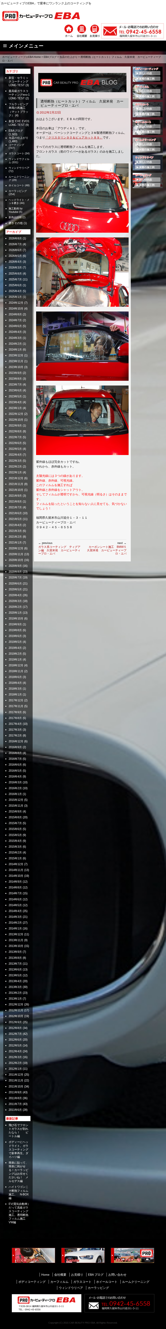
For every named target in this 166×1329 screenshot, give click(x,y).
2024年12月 (16, 302)
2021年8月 (15, 501)
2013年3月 (15, 987)
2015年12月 (16, 799)
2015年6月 (15, 829)
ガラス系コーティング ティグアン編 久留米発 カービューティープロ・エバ (59, 548)
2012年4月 (15, 1051)
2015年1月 (15, 858)
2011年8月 (15, 1098)
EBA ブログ (96, 1274)
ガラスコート (16, 153)
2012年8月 (15, 1028)
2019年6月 (15, 636)
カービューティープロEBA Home (21, 57)
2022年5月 (15, 448)
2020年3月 (15, 601)
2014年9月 (15, 881)
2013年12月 (16, 934)
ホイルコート (16, 185)
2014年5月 (15, 905)
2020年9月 (15, 565)
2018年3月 (15, 688)
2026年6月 (15, 250)
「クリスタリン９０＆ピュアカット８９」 (74, 137)
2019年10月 (16, 618)
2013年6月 (15, 969)
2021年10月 (16, 489)
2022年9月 (15, 425)
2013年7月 (15, 963)
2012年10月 (16, 1016)
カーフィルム (59, 1281)
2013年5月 (15, 975)
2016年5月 (15, 770)
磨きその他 (16, 223)
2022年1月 (15, 472)
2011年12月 (16, 1074)
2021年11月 (16, 484)
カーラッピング (18, 191)
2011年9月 (15, 1092)
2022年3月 (15, 460)
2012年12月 (16, 1004)
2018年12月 (16, 665)
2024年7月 (15, 320)
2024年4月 (15, 331)
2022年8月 (15, 431)
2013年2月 (15, 992)
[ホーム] (68, 30)
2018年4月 (15, 682)
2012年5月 (15, 1045)
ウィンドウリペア (19, 167)
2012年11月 (16, 1010)
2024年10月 (16, 308)
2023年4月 (15, 402)
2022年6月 (15, 443)
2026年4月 (15, 261)
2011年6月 (15, 1109)
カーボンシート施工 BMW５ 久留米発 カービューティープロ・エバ (106, 548)
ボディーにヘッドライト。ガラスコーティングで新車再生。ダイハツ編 (18, 1149)
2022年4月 (15, 454)
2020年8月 (15, 571)
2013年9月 (15, 951)
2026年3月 (15, 267)
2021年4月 (15, 525)
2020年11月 (16, 554)
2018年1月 (15, 694)
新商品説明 (15, 217)
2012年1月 (15, 1068)
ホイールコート (106, 1281)
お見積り (77, 1274)
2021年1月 (15, 542)
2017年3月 (15, 729)
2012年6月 (15, 1039)
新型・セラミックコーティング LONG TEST (20, 81)
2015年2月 (15, 852)
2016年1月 (15, 794)
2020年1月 (15, 612)
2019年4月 (15, 647)
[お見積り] (94, 30)
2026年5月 (15, 256)
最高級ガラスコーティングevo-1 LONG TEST (19, 94)
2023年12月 (16, 355)
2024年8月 (15, 314)
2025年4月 (15, 291)
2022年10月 (16, 419)
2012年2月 (15, 1063)
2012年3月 (15, 1057)
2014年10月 (16, 875)
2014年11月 (16, 870)
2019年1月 (15, 659)
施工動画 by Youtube (15, 210)
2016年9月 (15, 747)
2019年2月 (15, 653)
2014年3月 (15, 916)
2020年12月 (16, 548)
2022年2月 (15, 466)
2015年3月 (15, 846)
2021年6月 (15, 513)
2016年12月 (16, 741)
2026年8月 (15, 238)
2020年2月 (15, 606)
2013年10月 (16, 946)
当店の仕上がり (68, 57)
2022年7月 (15, 437)
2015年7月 (15, 823)
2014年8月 (15, 887)
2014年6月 (15, 899)
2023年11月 (16, 361)
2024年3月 (15, 338)
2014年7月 (15, 893)
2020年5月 (15, 589)
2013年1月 (15, 998)
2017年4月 (15, 723)
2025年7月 (15, 279)
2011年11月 (16, 1080)
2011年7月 (15, 1104)
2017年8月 (15, 718)
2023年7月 (15, 384)
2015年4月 (15, 840)
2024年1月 (15, 349)
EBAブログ (50, 57)
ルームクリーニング (135, 1281)
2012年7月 (15, 1033)
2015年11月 (16, 805)
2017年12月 (16, 700)
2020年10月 (16, 560)
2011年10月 (16, 1086)
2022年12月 (16, 414)
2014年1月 (15, 928)
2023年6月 (15, 390)
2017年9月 (15, 712)
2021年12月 (16, 478)
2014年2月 (15, 922)
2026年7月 (15, 244)
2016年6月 (15, 764)
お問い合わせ (117, 1274)
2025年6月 (15, 285)
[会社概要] (81, 30)
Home (45, 1274)
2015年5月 (15, 835)
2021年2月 (15, 536)
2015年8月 (15, 817)
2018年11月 (16, 671)
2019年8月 (15, 630)
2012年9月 (15, 1022)
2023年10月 (16, 367)
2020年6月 (15, 583)
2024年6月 (15, 326)
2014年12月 (16, 864)
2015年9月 (15, 811)
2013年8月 (15, 957)
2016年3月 (15, 782)
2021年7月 (15, 507)
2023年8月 (15, 378)
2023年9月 (15, 373)
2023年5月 (15, 396)
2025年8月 (15, 273)
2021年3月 (15, 531)
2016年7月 (15, 758)
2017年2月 (15, 735)
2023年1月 (15, 408)
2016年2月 (15, 788)
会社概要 (60, 1274)
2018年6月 (15, 677)
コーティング (16, 144)
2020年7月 (15, 577)
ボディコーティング (32, 1281)
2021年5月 (15, 519)
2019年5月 (15, 641)
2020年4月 (15, 595)
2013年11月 (16, 940)
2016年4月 (15, 776)
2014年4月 (15, 911)
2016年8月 (15, 753)
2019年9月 (15, 624)
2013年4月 (15, 981)
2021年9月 (15, 495)
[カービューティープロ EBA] (44, 15)
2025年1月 (15, 297)
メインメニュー (26, 46)
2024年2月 (15, 343)
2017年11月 (16, 706)
